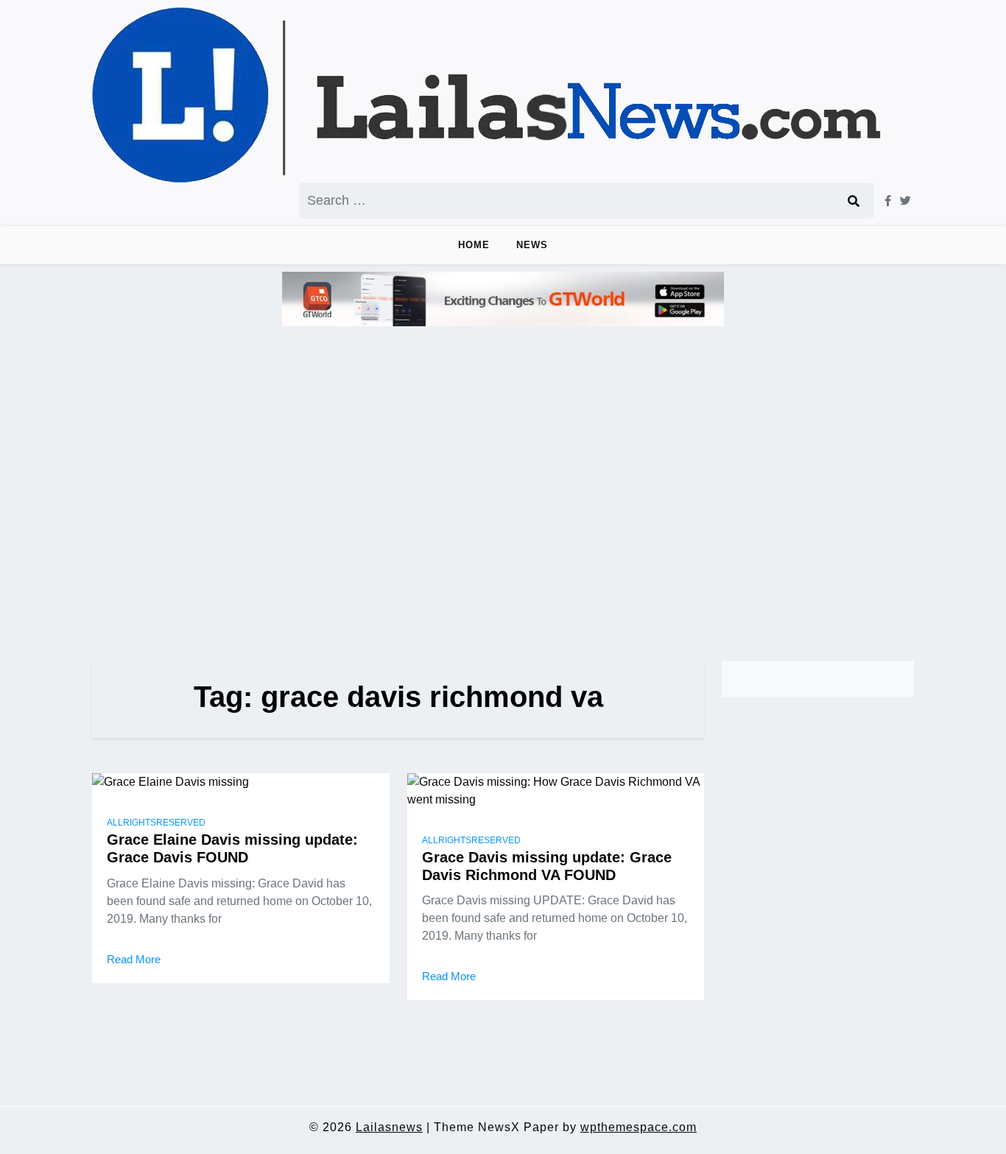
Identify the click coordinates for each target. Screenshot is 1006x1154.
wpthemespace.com (638, 1127)
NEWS (532, 244)
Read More (134, 959)
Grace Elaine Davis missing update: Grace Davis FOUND (232, 848)
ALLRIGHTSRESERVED (156, 822)
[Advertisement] (503, 487)
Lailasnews (389, 1127)
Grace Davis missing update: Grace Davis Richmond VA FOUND (547, 866)
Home (474, 244)
